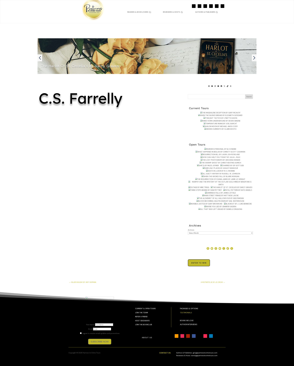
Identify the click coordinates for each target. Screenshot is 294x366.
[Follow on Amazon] (194, 6)
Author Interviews (188, 324)
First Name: (90, 325)
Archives (191, 230)
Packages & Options (189, 308)
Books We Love (187, 320)
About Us (147, 337)
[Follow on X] (217, 6)
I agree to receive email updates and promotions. (101, 333)
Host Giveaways (142, 321)
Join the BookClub (143, 324)
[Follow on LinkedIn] (211, 336)
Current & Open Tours (145, 308)
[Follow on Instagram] (199, 6)
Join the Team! (141, 312)
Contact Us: (165, 353)
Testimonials (186, 312)
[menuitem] (206, 12)
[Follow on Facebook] (211, 6)
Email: (90, 329)
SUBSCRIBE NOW (100, 341)
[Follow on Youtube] (205, 6)
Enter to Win (198, 263)
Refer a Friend (141, 317)
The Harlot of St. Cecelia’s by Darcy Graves (80, 66)
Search (249, 97)
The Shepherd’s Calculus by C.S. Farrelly (109, 120)
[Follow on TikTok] (222, 6)
